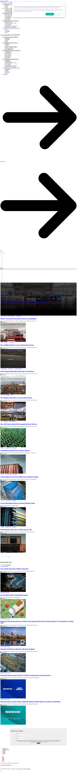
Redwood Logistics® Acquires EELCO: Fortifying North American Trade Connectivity (25, 675)
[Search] (1, 267)
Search (1, 268)
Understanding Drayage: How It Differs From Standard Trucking (19, 477)
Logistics (4, 259)
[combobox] (38, 269)
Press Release (7, 618)
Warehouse (2, 299)
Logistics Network (18, 368)
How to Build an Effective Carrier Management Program (17, 345)
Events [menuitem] (4, 751)
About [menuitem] (4, 753)
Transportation (8, 474)
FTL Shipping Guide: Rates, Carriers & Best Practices (16, 397)
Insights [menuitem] (4, 750)
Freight (4, 256)
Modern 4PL (2, 592)
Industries (8, 60)
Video (4, 258)
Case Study (5, 262)
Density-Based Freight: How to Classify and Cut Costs (16, 529)
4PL (3, 261)
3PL (1, 566)
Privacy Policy (20, 768)
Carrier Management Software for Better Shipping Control (17, 503)
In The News (2, 618)
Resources (8, 69)
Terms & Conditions (26, 768)
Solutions (7, 38)
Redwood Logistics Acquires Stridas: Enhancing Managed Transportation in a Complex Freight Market (30, 701)
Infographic (7, 592)
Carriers (4, 263)
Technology (8, 51)
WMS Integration (3, 298)
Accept (49, 14)
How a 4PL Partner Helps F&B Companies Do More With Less (18, 424)
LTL (3, 264)
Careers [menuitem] (4, 752)
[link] (6, 746)
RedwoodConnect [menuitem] (6, 749)
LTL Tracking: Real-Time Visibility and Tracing (14, 568)
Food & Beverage (13, 421)
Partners (7, 44)
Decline (59, 14)
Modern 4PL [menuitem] (5, 748)
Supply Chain (5, 255)
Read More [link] (2, 306)
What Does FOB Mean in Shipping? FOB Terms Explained (17, 649)
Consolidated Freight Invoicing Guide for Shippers (15, 450)
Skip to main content (4, 0)
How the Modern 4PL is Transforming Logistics (14, 595)
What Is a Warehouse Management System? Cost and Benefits (18, 318)
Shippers (4, 257)
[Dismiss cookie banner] (62, 4)
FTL (12, 395)
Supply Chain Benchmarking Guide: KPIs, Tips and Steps (17, 371)
